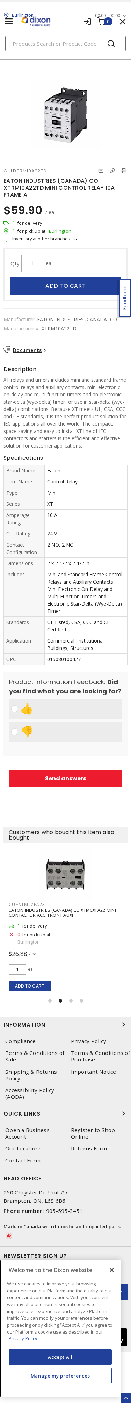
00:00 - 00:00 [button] (107, 15)
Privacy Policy (23, 1338)
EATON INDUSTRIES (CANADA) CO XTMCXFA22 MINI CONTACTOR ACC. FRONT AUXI (62, 912)
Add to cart (65, 286)
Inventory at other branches (41, 238)
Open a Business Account (27, 1133)
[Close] (111, 1270)
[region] (60, 1328)
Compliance (20, 1041)
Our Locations (23, 1148)
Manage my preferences (60, 1376)
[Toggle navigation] (8, 21)
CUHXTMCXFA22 (27, 904)
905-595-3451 (64, 1210)
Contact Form (23, 1160)
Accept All (60, 1357)
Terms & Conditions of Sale (34, 1056)
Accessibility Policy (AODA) (29, 1093)
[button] (50, 1001)
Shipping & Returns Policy (31, 1075)
